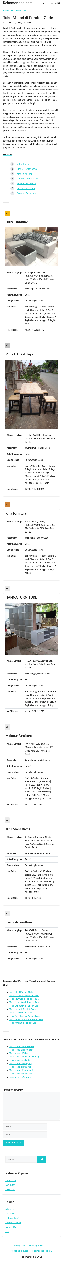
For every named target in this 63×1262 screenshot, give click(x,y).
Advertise (9, 1209)
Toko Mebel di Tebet (18, 1053)
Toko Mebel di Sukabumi (21, 1070)
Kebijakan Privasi (13, 1223)
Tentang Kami (11, 1227)
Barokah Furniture (26, 193)
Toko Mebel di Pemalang (20, 1074)
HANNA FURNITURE (28, 178)
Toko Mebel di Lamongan (21, 1050)
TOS (7, 1232)
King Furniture (24, 174)
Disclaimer (10, 1214)
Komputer (10, 1185)
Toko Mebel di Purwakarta (21, 1047)
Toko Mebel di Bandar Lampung (24, 1057)
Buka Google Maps (34, 301)
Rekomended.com (18, 3)
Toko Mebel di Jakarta (19, 1060)
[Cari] (41, 1159)
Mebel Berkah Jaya (27, 169)
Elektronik (10, 1190)
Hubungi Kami (12, 1218)
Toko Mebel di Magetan (20, 1067)
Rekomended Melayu (41, 1251)
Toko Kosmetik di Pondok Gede (24, 996)
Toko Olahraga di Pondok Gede (24, 999)
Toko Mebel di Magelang (20, 1064)
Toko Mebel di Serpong (20, 1077)
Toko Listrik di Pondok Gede (22, 1009)
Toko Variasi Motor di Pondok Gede (26, 1020)
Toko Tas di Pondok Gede (21, 1013)
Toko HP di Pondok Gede (21, 992)
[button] (44, 3)
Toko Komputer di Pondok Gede (24, 1002)
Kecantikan (10, 1181)
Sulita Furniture (25, 164)
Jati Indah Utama (26, 188)
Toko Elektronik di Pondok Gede (24, 1006)
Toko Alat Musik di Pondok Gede (24, 1016)
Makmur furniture (26, 183)
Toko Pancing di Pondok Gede (23, 1023)
